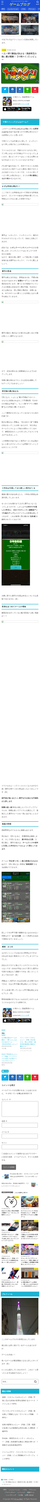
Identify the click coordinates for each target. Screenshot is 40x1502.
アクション (32, 9)
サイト (4, 1143)
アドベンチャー (10, 1492)
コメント (6, 1099)
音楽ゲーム (30, 1492)
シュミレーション (13, 9)
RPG (3, 9)
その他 (4, 50)
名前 (4, 1121)
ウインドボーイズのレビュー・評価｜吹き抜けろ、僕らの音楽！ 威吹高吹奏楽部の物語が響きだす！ (28, 1042)
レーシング (21, 1492)
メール (5, 1132)
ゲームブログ (20, 4)
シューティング (11, 1495)
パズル (23, 9)
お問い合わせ (29, 1495)
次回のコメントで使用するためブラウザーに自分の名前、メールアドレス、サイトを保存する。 (20, 1157)
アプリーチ (24, 104)
